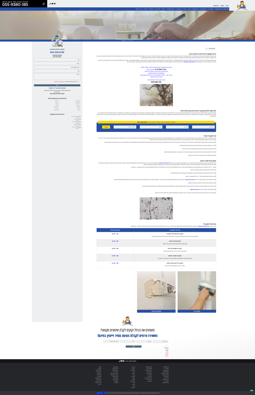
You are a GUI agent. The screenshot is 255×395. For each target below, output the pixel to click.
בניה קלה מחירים (165, 379)
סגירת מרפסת (115, 376)
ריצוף (189, 9)
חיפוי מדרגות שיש (75, 121)
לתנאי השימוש (63, 81)
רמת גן (56, 102)
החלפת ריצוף (149, 373)
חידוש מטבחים (115, 370)
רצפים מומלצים (149, 367)
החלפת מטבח (115, 368)
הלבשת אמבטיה (165, 382)
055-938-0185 (142, 122)
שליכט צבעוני (115, 379)
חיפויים (163, 9)
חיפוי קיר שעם (76, 124)
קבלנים (145, 9)
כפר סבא (77, 105)
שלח (57, 85)
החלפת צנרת (166, 376)
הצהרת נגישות (98, 381)
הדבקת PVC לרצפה (75, 116)
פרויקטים (151, 9)
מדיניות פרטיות (98, 382)
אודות (227, 5)
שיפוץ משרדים (166, 370)
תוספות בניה (115, 378)
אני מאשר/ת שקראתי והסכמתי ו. (66, 81)
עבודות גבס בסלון (114, 375)
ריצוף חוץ (150, 375)
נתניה (57, 103)
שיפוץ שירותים (166, 371)
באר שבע (56, 110)
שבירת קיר (99, 376)
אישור (105, 392)
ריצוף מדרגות (149, 379)
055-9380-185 (15, 5)
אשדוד (56, 105)
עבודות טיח (166, 378)
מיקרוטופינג (99, 371)
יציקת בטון (150, 381)
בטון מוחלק (99, 373)
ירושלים (56, 100)
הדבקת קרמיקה (149, 370)
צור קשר (137, 9)
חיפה (78, 108)
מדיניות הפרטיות (57, 81)
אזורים (184, 9)
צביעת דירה (178, 9)
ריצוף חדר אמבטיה (148, 378)
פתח (207, 48)
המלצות (222, 5)
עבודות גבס (115, 371)
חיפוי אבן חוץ (76, 119)
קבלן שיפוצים (226, 9)
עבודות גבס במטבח (114, 373)
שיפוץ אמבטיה (203, 9)
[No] (253, 393)
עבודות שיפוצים (170, 9)
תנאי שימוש (215, 5)
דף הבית (132, 40)
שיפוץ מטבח (195, 9)
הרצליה (78, 107)
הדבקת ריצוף (149, 371)
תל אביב (77, 103)
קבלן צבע (116, 382)
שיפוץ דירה (210, 9)
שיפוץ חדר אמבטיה (165, 373)
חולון (78, 110)
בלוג (141, 9)
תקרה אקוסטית (98, 378)
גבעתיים (77, 100)
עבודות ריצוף (149, 368)
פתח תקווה (55, 107)
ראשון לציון (77, 102)
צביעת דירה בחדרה (75, 127)
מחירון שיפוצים (218, 9)
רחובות (56, 108)
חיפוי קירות (99, 375)
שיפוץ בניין (157, 9)
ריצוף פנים (150, 376)
